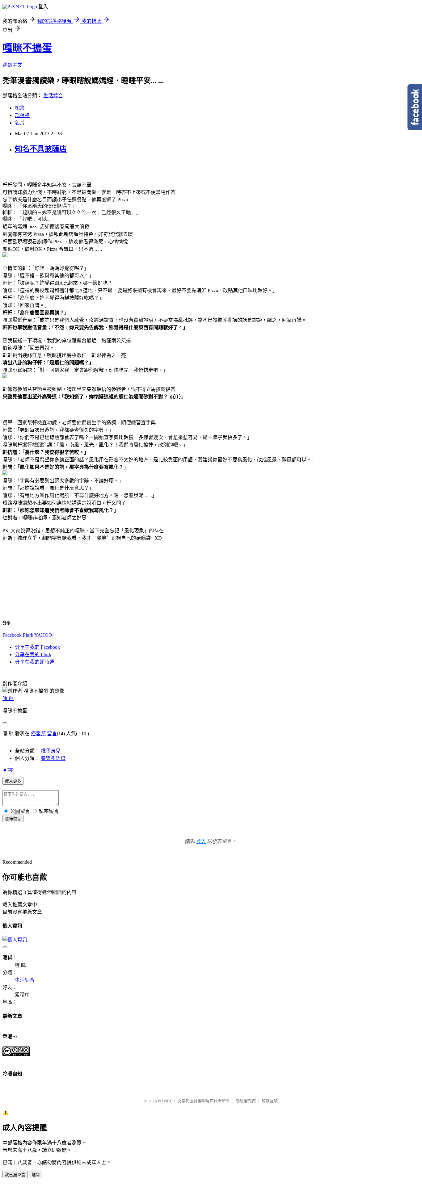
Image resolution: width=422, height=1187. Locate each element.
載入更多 (13, 781)
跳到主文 (12, 65)
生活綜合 (53, 95)
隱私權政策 (246, 1101)
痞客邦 (38, 733)
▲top (8, 769)
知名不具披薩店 (41, 149)
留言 (52, 733)
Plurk (28, 635)
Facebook (12, 635)
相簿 (20, 108)
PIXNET (165, 1101)
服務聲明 (270, 1101)
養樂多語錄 (53, 758)
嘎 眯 (8, 698)
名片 (20, 122)
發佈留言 (13, 818)
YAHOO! (44, 635)
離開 (36, 1174)
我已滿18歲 (15, 1174)
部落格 (22, 115)
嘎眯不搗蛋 (27, 47)
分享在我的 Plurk (33, 654)
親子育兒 (51, 750)
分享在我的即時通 (34, 662)
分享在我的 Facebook (37, 647)
